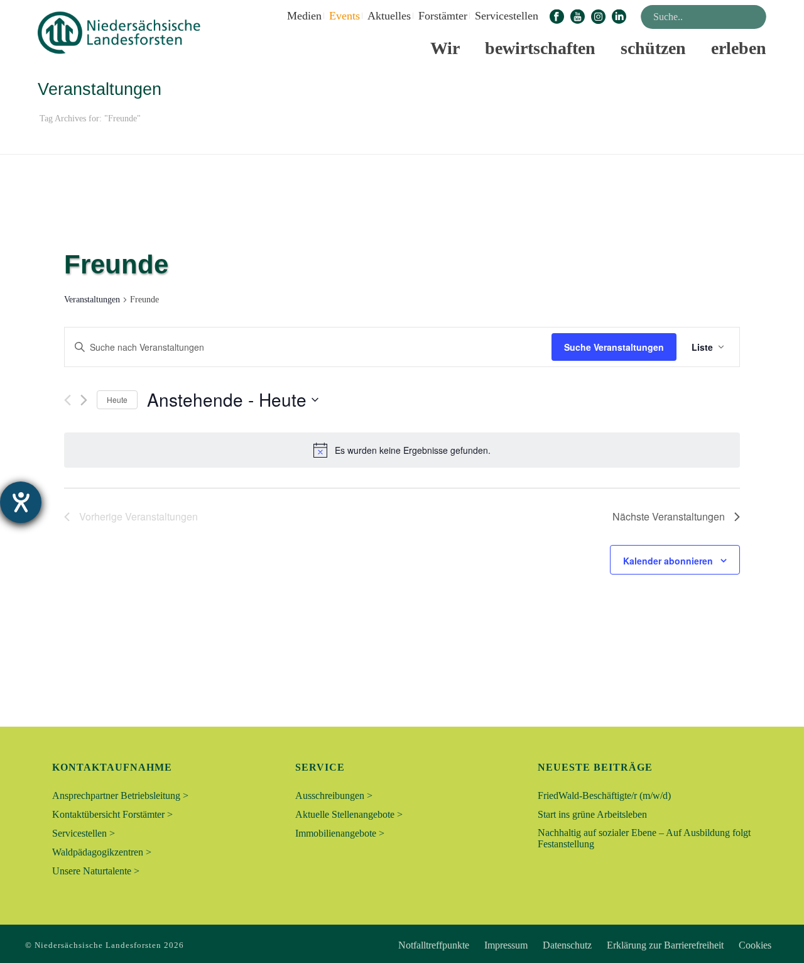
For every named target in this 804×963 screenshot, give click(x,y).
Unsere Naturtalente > (95, 871)
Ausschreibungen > (333, 795)
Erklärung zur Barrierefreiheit (665, 945)
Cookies (755, 945)
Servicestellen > (83, 833)
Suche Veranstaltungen (614, 347)
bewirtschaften (540, 48)
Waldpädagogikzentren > (101, 852)
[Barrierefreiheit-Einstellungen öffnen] (20, 502)
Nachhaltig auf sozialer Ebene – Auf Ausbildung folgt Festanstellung (644, 838)
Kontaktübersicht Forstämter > (112, 814)
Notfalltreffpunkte (433, 945)
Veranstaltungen (92, 299)
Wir (445, 48)
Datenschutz (567, 945)
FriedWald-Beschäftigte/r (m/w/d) (604, 795)
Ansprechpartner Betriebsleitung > (120, 795)
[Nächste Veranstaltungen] (83, 400)
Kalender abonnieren (668, 560)
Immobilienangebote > (339, 833)
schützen (653, 48)
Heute (117, 399)
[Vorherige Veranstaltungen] (67, 400)
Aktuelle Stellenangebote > (349, 814)
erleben (738, 48)
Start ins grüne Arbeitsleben (592, 814)
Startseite (692, 142)
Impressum (506, 945)
